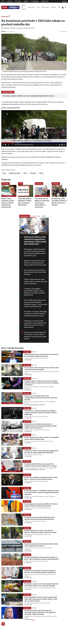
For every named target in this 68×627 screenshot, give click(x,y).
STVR (2, 1)
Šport (60, 7)
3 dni (38, 216)
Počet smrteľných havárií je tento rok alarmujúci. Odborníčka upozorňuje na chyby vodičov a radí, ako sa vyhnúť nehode (40, 599)
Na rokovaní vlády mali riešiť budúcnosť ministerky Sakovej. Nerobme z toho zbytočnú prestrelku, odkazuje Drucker (40, 612)
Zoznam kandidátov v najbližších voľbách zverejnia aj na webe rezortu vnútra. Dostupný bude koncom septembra (41, 492)
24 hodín (33, 216)
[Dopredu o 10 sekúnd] (8, 145)
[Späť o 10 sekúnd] (3, 145)
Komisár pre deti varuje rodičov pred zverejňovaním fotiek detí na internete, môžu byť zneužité (40, 398)
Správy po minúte (23, 7)
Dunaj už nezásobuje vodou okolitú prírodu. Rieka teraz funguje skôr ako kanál (41, 545)
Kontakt (64, 1)
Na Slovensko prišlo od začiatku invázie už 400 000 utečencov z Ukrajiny (59, 202)
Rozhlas (9, 1)
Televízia (18, 1)
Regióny (53, 7)
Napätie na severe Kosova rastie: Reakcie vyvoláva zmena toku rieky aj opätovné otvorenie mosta (35, 263)
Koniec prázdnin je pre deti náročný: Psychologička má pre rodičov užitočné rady (41, 438)
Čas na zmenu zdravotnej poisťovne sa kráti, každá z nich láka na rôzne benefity (41, 368)
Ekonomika (45, 7)
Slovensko (31, 7)
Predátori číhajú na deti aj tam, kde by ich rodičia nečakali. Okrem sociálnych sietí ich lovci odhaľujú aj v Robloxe (41, 383)
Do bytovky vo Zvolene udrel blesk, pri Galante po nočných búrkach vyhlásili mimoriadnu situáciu (35, 313)
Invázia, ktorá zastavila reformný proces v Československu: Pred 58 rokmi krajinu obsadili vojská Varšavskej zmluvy (40, 426)
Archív (26, 1)
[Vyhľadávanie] (65, 7)
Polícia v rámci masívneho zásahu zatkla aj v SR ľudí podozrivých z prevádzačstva (7, 203)
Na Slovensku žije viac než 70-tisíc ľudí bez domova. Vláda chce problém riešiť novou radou (40, 531)
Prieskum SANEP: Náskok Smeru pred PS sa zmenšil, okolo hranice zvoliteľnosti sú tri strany (40, 465)
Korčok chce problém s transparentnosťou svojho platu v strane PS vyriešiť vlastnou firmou (41, 478)
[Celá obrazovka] (65, 145)
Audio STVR (44, 1)
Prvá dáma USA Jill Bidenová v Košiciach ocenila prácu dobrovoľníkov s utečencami (42, 203)
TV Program (34, 1)
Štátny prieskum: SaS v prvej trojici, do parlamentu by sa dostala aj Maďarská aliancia (41, 355)
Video (35, 352)
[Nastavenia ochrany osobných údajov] (3, 624)
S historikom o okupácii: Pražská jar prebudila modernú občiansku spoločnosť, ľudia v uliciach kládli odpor (40, 412)
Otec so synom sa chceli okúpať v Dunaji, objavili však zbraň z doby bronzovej (35, 272)
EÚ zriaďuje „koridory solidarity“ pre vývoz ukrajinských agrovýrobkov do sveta (28, 96)
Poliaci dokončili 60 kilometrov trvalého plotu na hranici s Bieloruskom (24, 202)
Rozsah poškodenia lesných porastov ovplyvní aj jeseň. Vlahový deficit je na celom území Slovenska (41, 558)
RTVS (4, 31)
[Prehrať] (6, 145)
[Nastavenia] (62, 145)
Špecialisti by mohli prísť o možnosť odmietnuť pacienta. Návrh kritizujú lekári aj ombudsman (40, 571)
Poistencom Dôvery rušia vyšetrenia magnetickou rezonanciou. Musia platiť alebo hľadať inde (35, 240)
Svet (38, 7)
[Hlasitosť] (60, 145)
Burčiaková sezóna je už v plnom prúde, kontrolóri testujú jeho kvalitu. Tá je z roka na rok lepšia (41, 585)
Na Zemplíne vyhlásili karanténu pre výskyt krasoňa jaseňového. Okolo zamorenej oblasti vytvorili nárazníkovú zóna (35, 252)
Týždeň (43, 216)
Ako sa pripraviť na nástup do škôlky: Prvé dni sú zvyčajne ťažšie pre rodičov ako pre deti (41, 505)
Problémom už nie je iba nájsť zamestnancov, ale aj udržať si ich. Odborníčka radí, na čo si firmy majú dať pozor (35, 324)
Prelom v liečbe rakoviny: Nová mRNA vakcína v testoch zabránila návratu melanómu (35, 281)
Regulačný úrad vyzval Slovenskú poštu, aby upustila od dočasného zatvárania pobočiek (39, 518)
